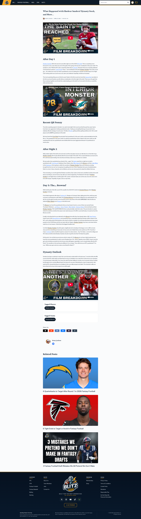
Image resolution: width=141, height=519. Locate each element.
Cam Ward (55, 136)
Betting (31, 492)
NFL (13, 2)
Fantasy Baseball (33, 489)
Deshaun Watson (80, 207)
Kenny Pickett (64, 207)
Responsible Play (105, 492)
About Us (46, 480)
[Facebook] (57, 330)
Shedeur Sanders (47, 64)
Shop (87, 483)
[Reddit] (51, 330)
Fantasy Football (33, 486)
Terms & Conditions (106, 483)
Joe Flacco (57, 207)
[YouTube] (70, 499)
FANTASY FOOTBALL (23, 2)
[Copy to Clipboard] (74, 330)
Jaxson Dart (88, 77)
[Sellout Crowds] (79, 499)
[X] (61, 499)
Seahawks (48, 165)
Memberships (89, 480)
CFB (38, 2)
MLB (33, 2)
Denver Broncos (56, 218)
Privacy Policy (104, 480)
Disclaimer (103, 489)
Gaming (31, 495)
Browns (85, 163)
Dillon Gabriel (76, 163)
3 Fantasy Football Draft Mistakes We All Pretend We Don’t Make (69, 466)
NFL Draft (79, 64)
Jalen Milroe (95, 163)
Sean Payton (93, 216)
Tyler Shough (55, 163)
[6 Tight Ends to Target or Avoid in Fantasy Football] (70, 410)
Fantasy (64, 18)
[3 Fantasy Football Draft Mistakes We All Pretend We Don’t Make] (70, 447)
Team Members (48, 483)
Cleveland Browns (83, 190)
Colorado (75, 67)
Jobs (45, 486)
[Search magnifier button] (128, 2)
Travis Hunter (59, 69)
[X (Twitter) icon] (53, 344)
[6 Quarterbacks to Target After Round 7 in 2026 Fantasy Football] (70, 373)
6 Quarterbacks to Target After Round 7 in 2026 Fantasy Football (69, 391)
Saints (75, 161)
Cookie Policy (104, 486)
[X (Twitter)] (45, 330)
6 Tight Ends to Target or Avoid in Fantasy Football (63, 428)
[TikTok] (75, 499)
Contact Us (46, 489)
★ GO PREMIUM (70, 505)
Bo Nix (71, 131)
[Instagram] (66, 499)
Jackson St (63, 195)
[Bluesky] (63, 330)
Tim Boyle (48, 232)
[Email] (68, 330)
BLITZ (43, 2)
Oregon (59, 201)
